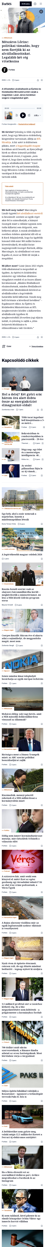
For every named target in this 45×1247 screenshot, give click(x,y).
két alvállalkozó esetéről (29, 213)
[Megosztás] (38, 80)
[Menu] (40, 3)
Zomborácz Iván (8, 410)
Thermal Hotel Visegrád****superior (26, 443)
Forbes (24, 427)
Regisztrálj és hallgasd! (26, 124)
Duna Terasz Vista (9, 524)
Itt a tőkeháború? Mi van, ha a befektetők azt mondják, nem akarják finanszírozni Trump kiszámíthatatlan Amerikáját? (20, 198)
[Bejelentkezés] (35, 3)
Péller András (26, 459)
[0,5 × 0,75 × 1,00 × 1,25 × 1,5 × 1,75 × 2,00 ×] (37, 115)
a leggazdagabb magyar (28, 145)
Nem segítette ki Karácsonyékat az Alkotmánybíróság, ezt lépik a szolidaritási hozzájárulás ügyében (19, 192)
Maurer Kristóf (7, 605)
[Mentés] (42, 80)
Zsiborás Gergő (8, 645)
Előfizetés (26, 4)
